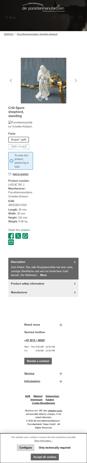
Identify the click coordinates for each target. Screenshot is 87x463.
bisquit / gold (18, 139)
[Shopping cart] (80, 17)
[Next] (76, 80)
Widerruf (37, 396)
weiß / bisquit (20, 147)
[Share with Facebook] (11, 235)
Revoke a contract (38, 361)
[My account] (71, 17)
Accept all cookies (44, 457)
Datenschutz (52, 396)
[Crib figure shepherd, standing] (43, 80)
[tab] (43, 268)
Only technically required (54, 447)
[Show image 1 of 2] (40, 98)
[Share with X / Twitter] (18, 235)
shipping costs (55, 410)
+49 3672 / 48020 (34, 340)
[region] (43, 80)
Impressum (36, 399)
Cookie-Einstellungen (43, 403)
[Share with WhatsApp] (25, 235)
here (17, 166)
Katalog (50, 399)
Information (32, 381)
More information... (43, 440)
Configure (25, 447)
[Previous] (11, 80)
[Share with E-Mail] (11, 241)
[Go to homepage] (43, 7)
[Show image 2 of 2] (46, 98)
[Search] (54, 17)
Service (29, 373)
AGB (27, 396)
